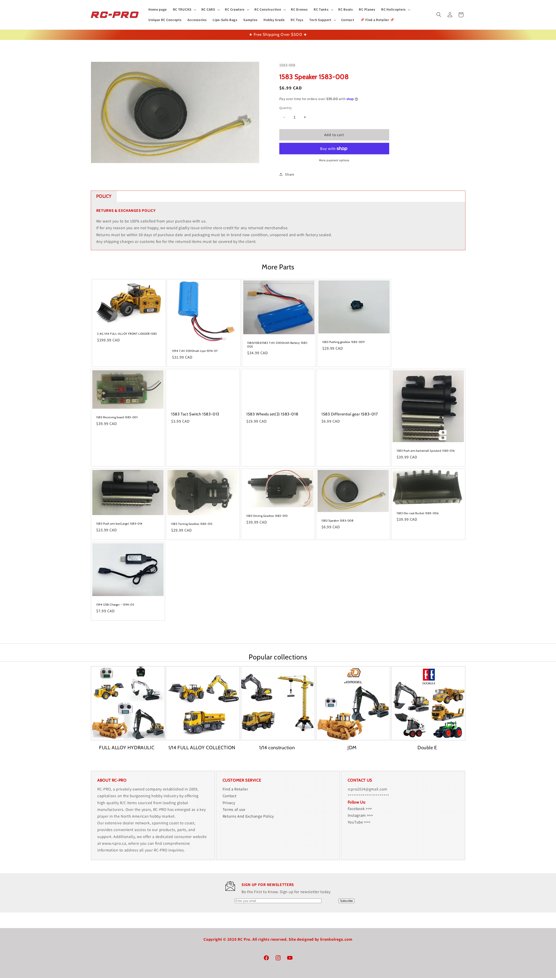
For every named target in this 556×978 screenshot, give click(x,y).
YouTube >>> (359, 822)
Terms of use (234, 809)
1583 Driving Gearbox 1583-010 (267, 515)
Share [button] (289, 174)
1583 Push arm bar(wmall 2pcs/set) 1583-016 (426, 450)
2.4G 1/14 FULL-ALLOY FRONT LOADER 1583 (127, 333)
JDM (352, 748)
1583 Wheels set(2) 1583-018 (272, 414)
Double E (427, 748)
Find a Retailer (235, 789)
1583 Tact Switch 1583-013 (195, 414)
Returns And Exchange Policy (248, 816)
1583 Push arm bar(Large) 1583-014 (119, 523)
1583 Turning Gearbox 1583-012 (191, 523)
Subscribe (346, 900)
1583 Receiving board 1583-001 (116, 417)
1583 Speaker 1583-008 (337, 520)
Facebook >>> (360, 808)
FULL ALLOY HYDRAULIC (126, 748)
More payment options (334, 160)
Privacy (229, 802)
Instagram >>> (360, 815)
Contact (230, 796)
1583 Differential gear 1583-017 (349, 414)
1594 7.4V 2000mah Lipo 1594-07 (195, 350)
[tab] (104, 196)
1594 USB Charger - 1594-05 (115, 604)
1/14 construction (277, 748)
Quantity (285, 108)
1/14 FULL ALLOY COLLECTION (201, 748)
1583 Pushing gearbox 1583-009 (343, 342)
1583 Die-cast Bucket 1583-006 (418, 513)
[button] (184, 9)
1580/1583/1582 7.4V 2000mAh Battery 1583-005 (277, 344)
